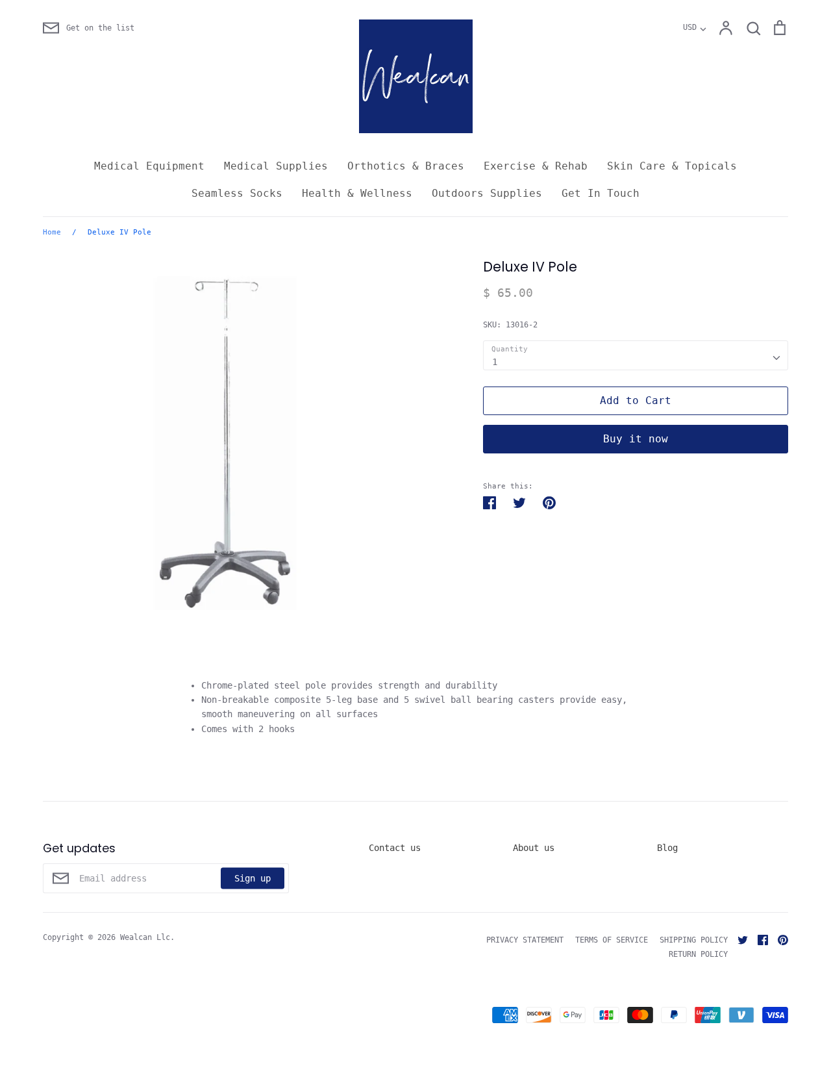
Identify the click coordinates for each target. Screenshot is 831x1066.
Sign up (252, 878)
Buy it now (635, 439)
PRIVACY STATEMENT (525, 940)
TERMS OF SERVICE (611, 940)
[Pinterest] (778, 939)
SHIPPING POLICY (694, 940)
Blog (667, 848)
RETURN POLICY (698, 954)
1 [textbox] (494, 362)
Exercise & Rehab (536, 166)
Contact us (395, 848)
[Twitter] (738, 939)
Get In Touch (600, 193)
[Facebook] (758, 939)
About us (533, 848)
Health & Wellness (357, 193)
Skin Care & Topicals (672, 166)
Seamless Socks (237, 193)
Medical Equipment (149, 166)
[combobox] (635, 355)
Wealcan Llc (145, 937)
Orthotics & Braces (405, 166)
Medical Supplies (276, 166)
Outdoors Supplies (487, 193)
